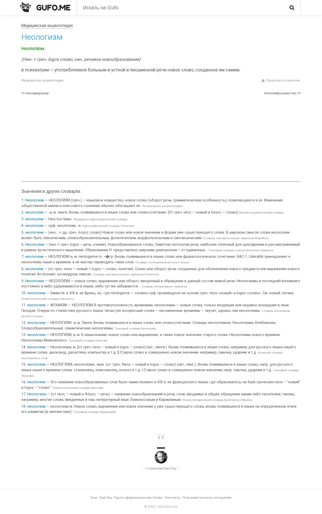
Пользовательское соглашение (207, 497)
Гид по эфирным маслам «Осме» (138, 497)
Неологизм (34, 200)
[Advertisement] (161, 138)
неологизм (34, 212)
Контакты (173, 497)
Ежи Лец (106, 497)
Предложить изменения (283, 80)
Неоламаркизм (37, 93)
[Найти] (292, 7)
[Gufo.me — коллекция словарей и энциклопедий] (45, 7)
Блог (94, 497)
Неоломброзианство (280, 93)
